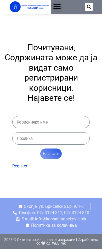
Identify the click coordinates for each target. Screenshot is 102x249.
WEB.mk (59, 243)
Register (19, 165)
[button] (57, 7)
